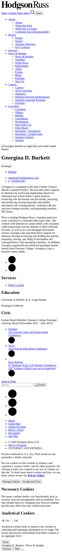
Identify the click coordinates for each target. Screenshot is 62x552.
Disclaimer (14, 433)
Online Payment (17, 426)
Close (5, 542)
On (7, 520)
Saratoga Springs (24, 137)
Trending (20, 59)
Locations (13, 106)
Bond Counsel (16, 285)
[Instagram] (12, 414)
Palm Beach (21, 127)
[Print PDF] (12, 270)
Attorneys (20, 93)
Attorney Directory (25, 44)
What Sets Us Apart (26, 28)
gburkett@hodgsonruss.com (23, 177)
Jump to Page (8, 381)
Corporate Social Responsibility (32, 31)
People (12, 34)
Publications (21, 65)
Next (17, 549)
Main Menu (23, 13)
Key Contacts (22, 47)
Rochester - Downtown (28, 131)
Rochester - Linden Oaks (28, 134)
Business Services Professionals (32, 96)
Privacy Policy (16, 430)
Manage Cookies (11, 481)
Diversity (20, 103)
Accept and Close (32, 481)
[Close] (23, 549)
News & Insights (17, 53)
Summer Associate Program (30, 100)
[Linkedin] (12, 396)
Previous (7, 549)
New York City (23, 124)
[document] (31, 515)
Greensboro (21, 118)
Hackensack (21, 121)
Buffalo (19, 115)
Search (19, 41)
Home (11, 420)
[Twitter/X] (12, 405)
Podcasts (20, 78)
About (11, 19)
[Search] (32, 13)
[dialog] (31, 472)
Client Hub (14, 423)
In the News (21, 62)
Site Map (13, 436)
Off (16, 520)
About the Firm (23, 25)
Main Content (8, 13)
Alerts (18, 69)
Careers (12, 84)
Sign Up (19, 81)
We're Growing (23, 90)
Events (19, 72)
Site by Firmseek (17, 445)
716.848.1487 (17, 180)
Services (12, 50)
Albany (19, 112)
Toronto (19, 140)
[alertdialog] (31, 515)
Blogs (18, 75)
